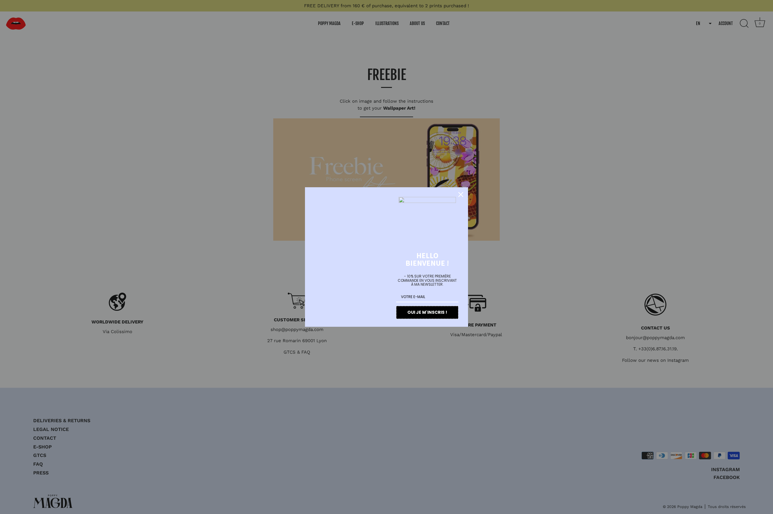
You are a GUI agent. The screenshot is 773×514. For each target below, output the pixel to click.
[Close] (461, 194)
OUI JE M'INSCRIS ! (427, 312)
